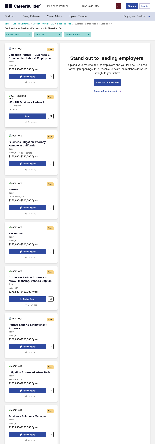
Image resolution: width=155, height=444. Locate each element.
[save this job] (51, 76)
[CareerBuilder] (23, 6)
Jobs (7, 24)
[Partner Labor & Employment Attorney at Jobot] (31, 335)
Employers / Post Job (135, 16)
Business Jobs (64, 24)
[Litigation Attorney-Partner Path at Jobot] (31, 381)
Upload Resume (78, 16)
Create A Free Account (105, 91)
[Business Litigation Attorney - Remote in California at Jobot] (31, 153)
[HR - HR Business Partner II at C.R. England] (31, 109)
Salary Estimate (31, 16)
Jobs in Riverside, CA (43, 24)
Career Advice (54, 16)
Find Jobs (10, 16)
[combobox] (62, 6)
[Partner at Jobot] (31, 198)
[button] (118, 6)
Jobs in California (21, 24)
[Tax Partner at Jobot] (31, 242)
